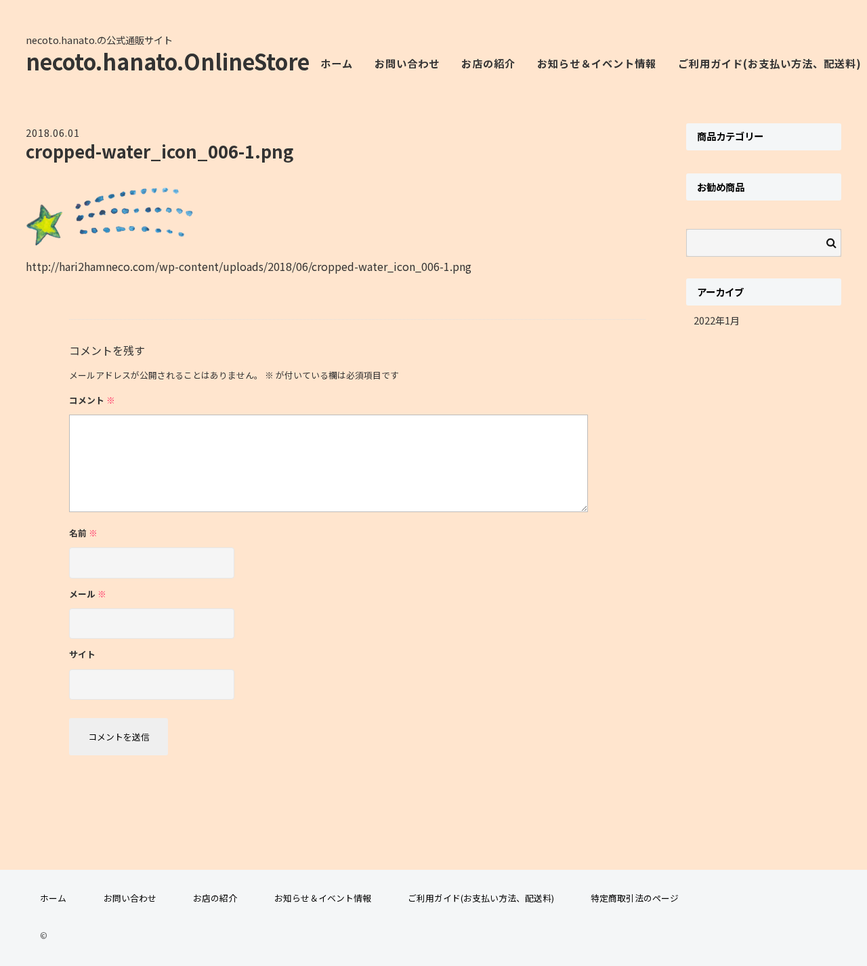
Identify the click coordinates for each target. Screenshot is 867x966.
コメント (92, 400)
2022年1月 (717, 320)
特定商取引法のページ (635, 897)
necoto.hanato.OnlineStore (168, 61)
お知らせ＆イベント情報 (596, 63)
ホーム (336, 63)
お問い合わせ (407, 63)
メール (87, 593)
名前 (83, 532)
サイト (82, 654)
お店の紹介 (488, 63)
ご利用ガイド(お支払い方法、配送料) (481, 897)
